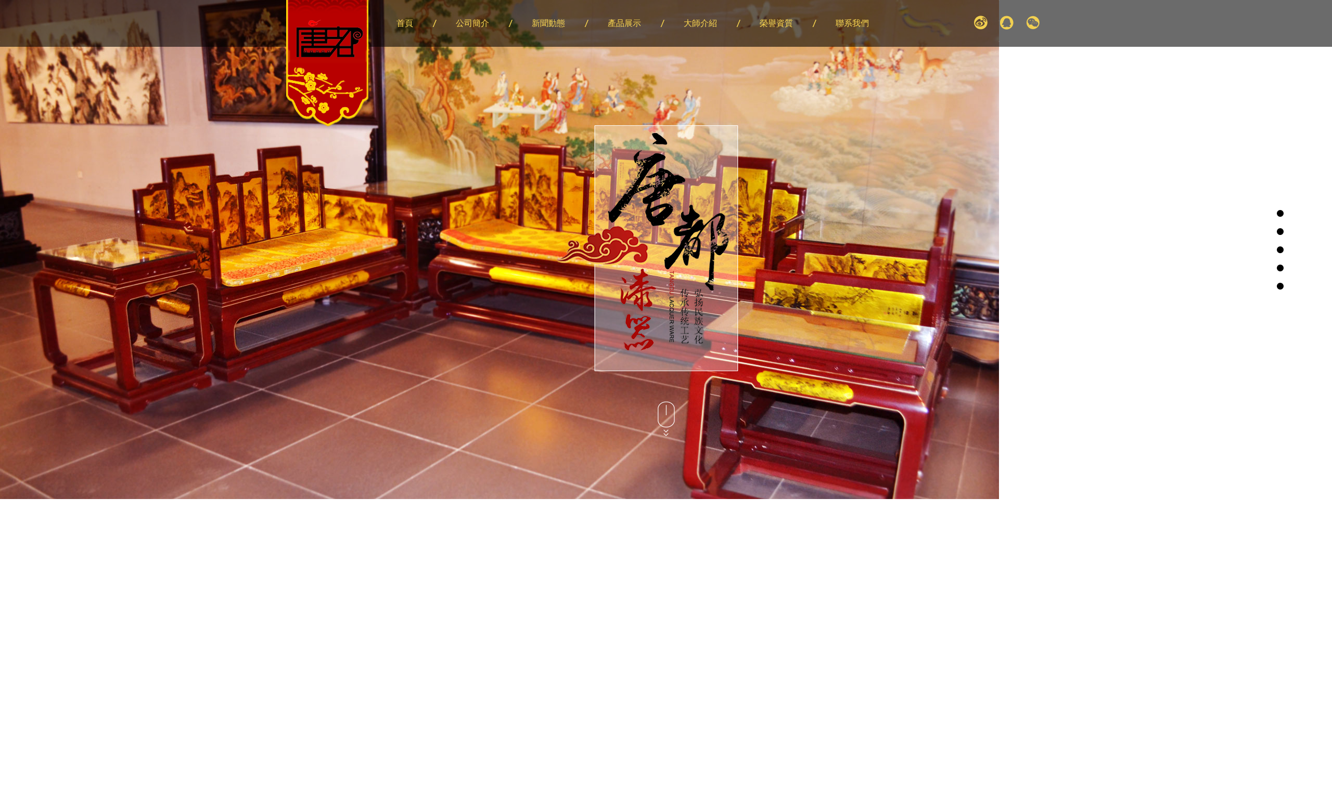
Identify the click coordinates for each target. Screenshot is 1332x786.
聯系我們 (852, 23)
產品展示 (624, 23)
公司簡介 (472, 23)
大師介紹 (700, 23)
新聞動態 (548, 23)
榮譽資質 (776, 23)
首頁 (404, 23)
